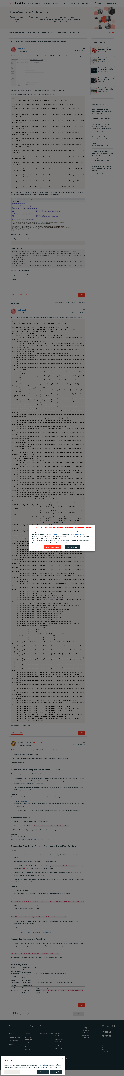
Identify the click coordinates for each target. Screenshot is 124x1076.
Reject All (43, 1072)
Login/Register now (52, 547)
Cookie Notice (43, 1065)
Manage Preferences (12, 1072)
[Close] (62, 1058)
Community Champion (77, 534)
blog (58, 540)
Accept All (56, 1072)
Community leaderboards (53, 534)
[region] (33, 1065)
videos (63, 540)
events (53, 536)
